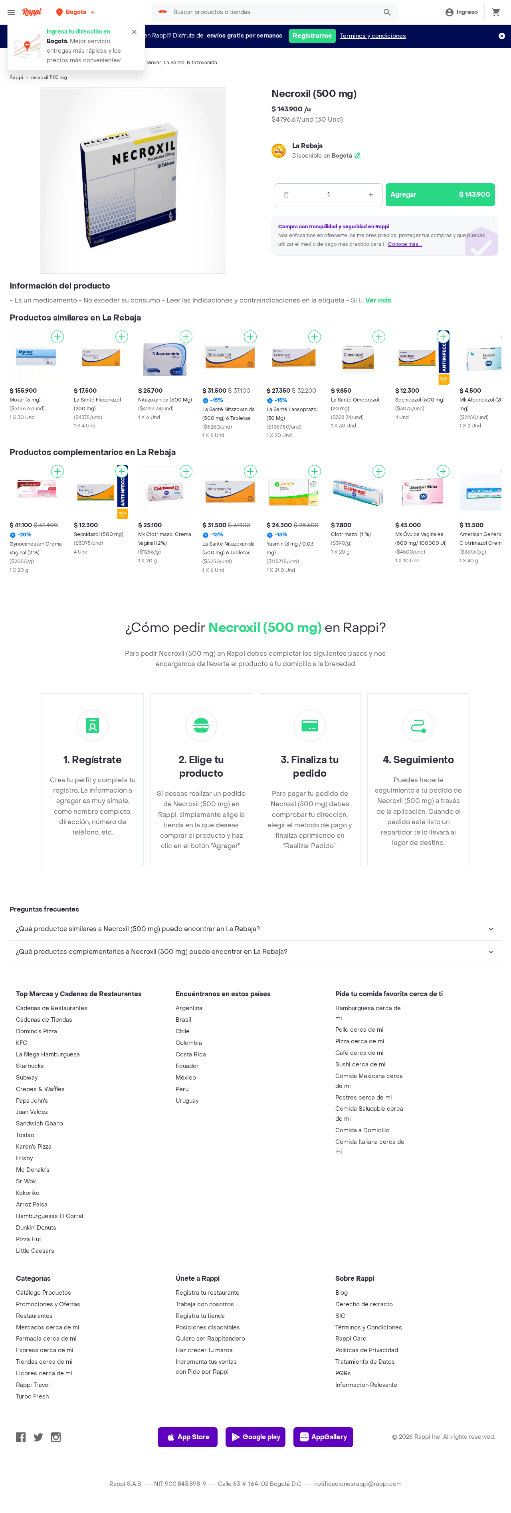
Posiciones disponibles (208, 1327)
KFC (21, 1043)
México (186, 1078)
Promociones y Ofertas (48, 1304)
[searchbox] (273, 12)
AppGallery (329, 1437)
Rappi (16, 77)
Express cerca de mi (44, 1350)
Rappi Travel (33, 1385)
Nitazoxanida (202, 62)
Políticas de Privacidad (366, 1350)
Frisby (24, 1158)
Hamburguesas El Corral (49, 1216)
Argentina (189, 1008)
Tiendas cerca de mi (44, 1362)
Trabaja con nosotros (205, 1304)
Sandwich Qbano (39, 1123)
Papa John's (32, 1101)
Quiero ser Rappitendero (210, 1339)
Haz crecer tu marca (204, 1350)
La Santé (174, 62)
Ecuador (187, 1066)
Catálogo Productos (43, 1293)
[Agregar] (57, 336)
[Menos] (286, 195)
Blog (341, 1293)
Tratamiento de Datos (365, 1362)
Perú (182, 1089)
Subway (27, 1078)
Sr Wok (26, 1181)
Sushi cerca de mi (360, 1064)
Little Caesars (35, 1251)
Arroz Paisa (32, 1204)
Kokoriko (28, 1193)
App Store (194, 1437)
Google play (261, 1437)
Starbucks (30, 1066)
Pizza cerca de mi (359, 1041)
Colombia (189, 1043)
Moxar (154, 62)
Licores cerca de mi (44, 1373)
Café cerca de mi (359, 1053)
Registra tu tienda (200, 1316)
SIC (340, 1316)
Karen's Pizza (33, 1147)
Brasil (183, 1020)
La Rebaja (307, 146)
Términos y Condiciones (368, 1327)
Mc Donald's (33, 1170)
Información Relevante (366, 1385)
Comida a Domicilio (362, 1130)
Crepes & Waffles (40, 1089)
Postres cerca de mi (363, 1098)
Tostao (25, 1135)
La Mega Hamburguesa (48, 1054)
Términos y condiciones (373, 36)
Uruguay (187, 1101)
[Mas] (371, 195)
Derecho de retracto (364, 1304)
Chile (183, 1031)
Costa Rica (191, 1054)
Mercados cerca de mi (47, 1327)
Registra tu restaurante (208, 1293)
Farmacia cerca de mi (46, 1339)
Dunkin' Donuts (36, 1228)
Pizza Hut (28, 1239)
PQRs (343, 1373)
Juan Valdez (32, 1112)
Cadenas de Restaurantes (51, 1008)
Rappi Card (350, 1339)
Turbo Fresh (32, 1396)
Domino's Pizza (36, 1031)
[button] (76, 12)
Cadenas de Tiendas (44, 1020)
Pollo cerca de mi (359, 1030)
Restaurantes (34, 1316)
